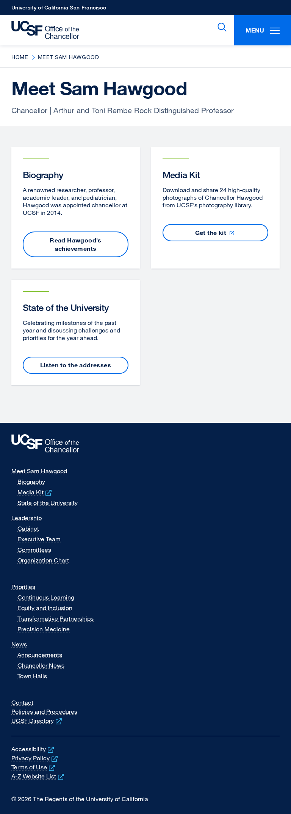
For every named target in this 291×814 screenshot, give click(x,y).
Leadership (26, 518)
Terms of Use (33, 767)
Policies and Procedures (44, 711)
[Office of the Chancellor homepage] (41, 30)
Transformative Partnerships (55, 618)
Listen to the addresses (75, 365)
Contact (22, 702)
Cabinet (28, 528)
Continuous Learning (45, 597)
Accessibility (33, 749)
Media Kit (35, 492)
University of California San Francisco (58, 9)
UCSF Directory (37, 720)
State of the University (47, 502)
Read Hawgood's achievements (76, 244)
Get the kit (224, 235)
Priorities (23, 586)
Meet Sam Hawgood (39, 471)
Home (19, 57)
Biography (31, 481)
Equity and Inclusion (44, 608)
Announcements (39, 655)
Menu (255, 30)
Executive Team (39, 539)
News (19, 644)
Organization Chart (43, 560)
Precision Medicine (43, 629)
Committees (34, 549)
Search (220, 27)
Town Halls (32, 676)
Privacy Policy (35, 758)
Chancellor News (40, 665)
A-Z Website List (38, 776)
